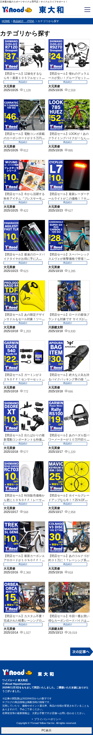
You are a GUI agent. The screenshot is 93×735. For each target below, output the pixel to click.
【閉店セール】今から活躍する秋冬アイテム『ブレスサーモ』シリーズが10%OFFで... (24, 198)
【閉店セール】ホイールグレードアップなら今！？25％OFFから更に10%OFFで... (68, 500)
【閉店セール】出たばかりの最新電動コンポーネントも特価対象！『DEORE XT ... (24, 440)
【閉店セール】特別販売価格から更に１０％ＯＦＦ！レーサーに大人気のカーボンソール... (24, 500)
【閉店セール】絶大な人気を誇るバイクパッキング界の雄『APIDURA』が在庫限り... (68, 379)
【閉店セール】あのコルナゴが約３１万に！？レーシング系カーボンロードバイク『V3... (68, 560)
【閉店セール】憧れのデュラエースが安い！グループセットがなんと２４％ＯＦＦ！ (68, 78)
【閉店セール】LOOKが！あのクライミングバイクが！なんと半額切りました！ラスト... (68, 138)
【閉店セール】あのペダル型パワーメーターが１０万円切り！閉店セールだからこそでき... (68, 440)
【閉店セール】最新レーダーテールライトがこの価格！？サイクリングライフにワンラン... (68, 198)
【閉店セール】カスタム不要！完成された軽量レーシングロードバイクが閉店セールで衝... (24, 620)
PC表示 (46, 730)
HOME (6, 21)
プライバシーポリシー (47, 719)
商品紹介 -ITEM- (24, 21)
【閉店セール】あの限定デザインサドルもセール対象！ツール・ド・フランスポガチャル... (24, 319)
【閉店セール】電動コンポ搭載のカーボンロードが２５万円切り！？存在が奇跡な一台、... (24, 138)
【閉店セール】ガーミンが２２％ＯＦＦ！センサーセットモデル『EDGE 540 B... (24, 379)
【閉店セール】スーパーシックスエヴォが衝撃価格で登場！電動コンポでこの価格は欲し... (68, 259)
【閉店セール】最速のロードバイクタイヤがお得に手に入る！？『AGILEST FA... (24, 259)
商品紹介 (23, 82)
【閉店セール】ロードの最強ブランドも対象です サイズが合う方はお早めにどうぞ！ (68, 319)
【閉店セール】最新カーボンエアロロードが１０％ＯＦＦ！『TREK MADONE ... (24, 560)
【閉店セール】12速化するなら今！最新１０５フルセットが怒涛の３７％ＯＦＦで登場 (24, 78)
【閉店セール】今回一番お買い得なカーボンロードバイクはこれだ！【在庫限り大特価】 (68, 620)
